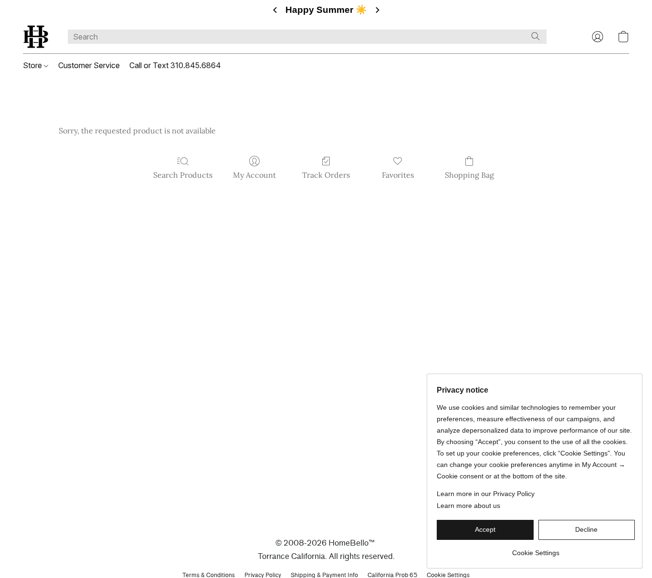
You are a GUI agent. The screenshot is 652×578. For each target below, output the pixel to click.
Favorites (398, 175)
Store (33, 65)
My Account (254, 175)
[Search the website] (535, 36)
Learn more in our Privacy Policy (486, 493)
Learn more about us (468, 505)
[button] (36, 37)
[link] (536, 549)
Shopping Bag (469, 175)
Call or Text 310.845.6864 (175, 65)
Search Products (182, 175)
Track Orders (326, 175)
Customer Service (89, 65)
